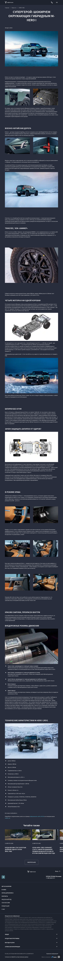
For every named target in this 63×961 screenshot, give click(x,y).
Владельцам (5, 906)
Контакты (5, 896)
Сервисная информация (12, 946)
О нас (3, 909)
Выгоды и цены (10, 942)
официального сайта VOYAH (37, 816)
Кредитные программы (12, 938)
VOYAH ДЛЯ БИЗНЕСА (7, 893)
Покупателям (6, 902)
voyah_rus (7, 818)
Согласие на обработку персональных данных (16, 957)
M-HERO (4, 889)
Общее (7, 934)
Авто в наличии (6, 886)
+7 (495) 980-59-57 (50, 878)
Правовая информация (52, 953)
